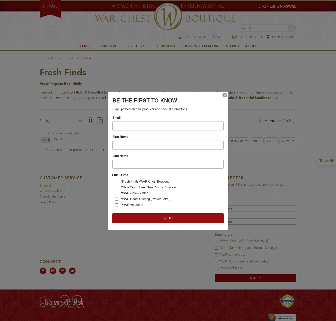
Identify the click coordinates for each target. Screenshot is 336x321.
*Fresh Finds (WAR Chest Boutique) (146, 181)
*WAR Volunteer (132, 204)
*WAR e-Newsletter (134, 193)
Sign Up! (168, 218)
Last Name (120, 155)
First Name (120, 136)
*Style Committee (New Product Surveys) (149, 187)
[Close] (224, 95)
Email (116, 117)
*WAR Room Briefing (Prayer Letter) (145, 199)
